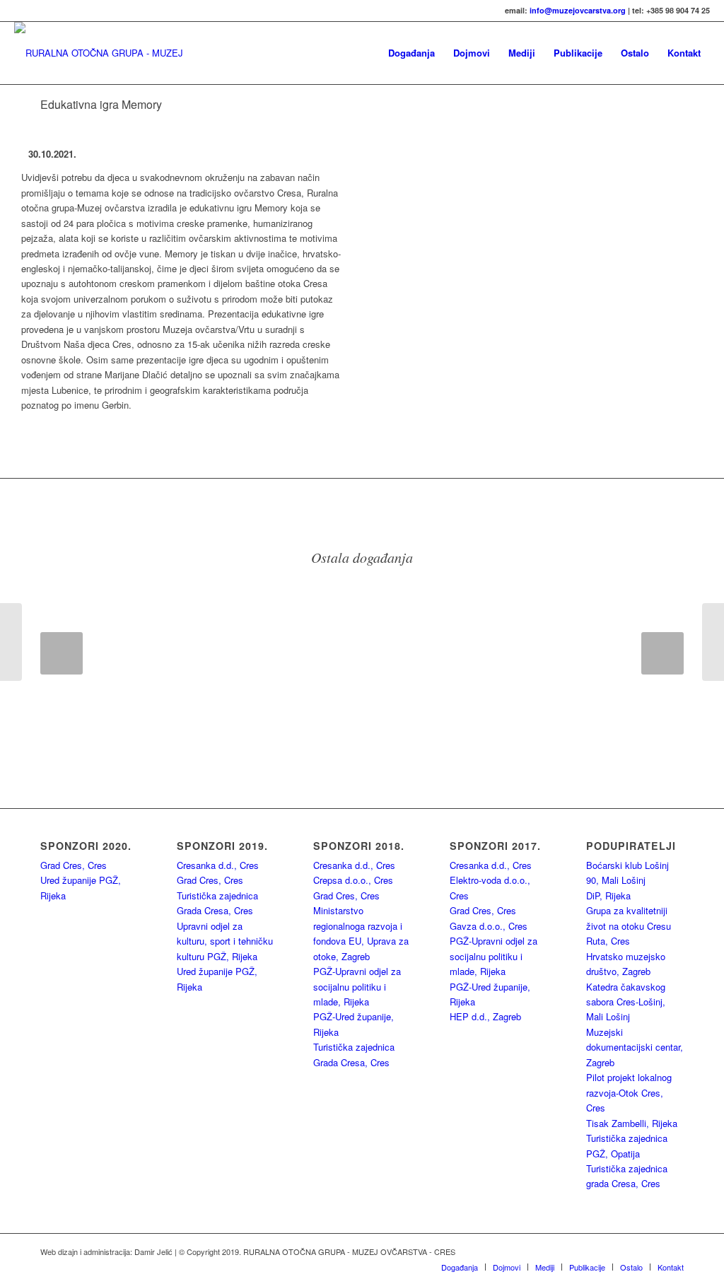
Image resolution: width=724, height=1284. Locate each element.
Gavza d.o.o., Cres (488, 926)
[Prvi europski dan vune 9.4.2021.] (11, 642)
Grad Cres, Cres (73, 865)
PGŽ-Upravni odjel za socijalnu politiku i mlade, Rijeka (357, 986)
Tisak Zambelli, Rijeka (631, 1123)
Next (662, 653)
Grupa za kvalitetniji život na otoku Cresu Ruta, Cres (628, 925)
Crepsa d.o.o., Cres (353, 880)
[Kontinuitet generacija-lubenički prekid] (713, 642)
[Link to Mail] (673, 1251)
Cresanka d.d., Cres (218, 865)
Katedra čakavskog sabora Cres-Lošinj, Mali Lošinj (625, 1002)
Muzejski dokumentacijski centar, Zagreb (634, 1047)
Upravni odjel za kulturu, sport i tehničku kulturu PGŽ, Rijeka (225, 941)
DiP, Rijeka (608, 895)
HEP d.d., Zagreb (485, 1016)
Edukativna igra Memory (101, 104)
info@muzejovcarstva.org (578, 10)
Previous (61, 653)
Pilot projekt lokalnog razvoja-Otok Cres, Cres (629, 1092)
